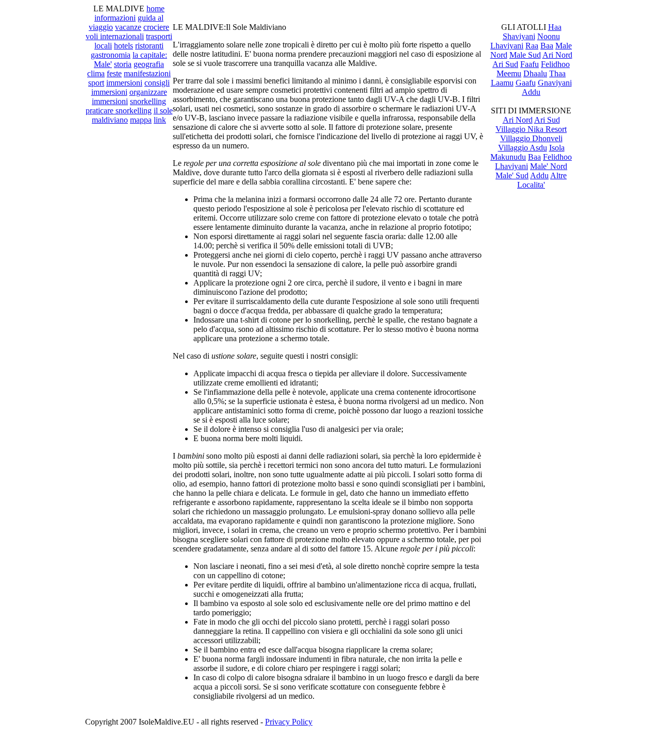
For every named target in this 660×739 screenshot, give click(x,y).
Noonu (548, 36)
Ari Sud (505, 64)
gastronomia (110, 55)
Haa (555, 27)
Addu (531, 92)
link (160, 119)
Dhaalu (535, 73)
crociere (156, 27)
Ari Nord (557, 55)
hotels (123, 45)
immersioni (124, 82)
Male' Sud (512, 175)
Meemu (509, 73)
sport (96, 82)
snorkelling (148, 101)
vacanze (128, 27)
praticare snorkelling (119, 110)
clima (96, 73)
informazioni (115, 17)
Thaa (557, 73)
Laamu (502, 82)
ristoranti (149, 45)
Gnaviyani (555, 82)
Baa (546, 45)
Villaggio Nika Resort (531, 129)
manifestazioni (147, 73)
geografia (149, 64)
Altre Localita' (542, 180)
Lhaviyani (506, 45)
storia (122, 64)
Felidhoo (555, 64)
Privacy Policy (288, 721)
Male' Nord (548, 166)
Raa (531, 45)
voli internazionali (115, 36)
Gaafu (526, 82)
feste (114, 73)
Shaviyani (519, 36)
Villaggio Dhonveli (531, 138)
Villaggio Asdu (522, 147)
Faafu (529, 64)
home (155, 8)
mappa (141, 119)
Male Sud (525, 55)
